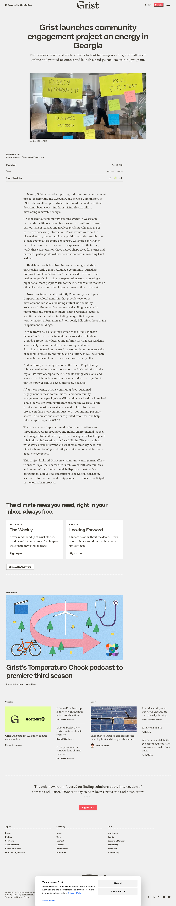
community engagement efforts (85, 460)
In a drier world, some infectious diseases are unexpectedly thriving (154, 712)
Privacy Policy (23, 897)
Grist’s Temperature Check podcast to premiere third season (64, 671)
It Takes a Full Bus (152, 727)
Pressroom (61, 852)
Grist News (31, 684)
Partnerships (62, 848)
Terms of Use (10, 897)
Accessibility (113, 852)
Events (111, 837)
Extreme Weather (13, 848)
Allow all (118, 883)
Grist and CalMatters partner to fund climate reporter (69, 731)
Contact (60, 841)
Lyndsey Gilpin (13, 154)
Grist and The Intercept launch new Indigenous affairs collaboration (70, 712)
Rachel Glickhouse (14, 684)
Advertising (113, 844)
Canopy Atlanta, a (57, 269)
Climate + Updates (115, 171)
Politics (8, 837)
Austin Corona (102, 745)
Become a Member (116, 841)
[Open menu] (168, 4)
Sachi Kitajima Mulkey (152, 719)
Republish (112, 848)
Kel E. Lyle (146, 732)
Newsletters (113, 833)
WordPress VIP (28, 895)
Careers (60, 844)
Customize (116, 891)
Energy (8, 833)
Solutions (9, 841)
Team (59, 837)
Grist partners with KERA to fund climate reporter (69, 750)
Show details (48, 900)
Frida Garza (147, 755)
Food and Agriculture (15, 852)
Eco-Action (49, 274)
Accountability (12, 844)
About (59, 833)
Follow (148, 5)
